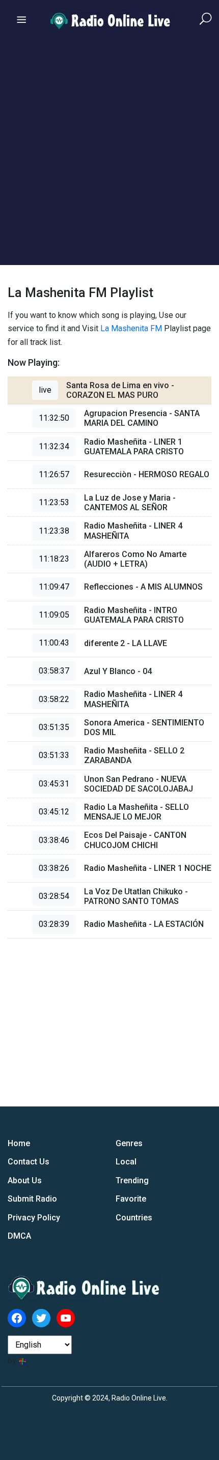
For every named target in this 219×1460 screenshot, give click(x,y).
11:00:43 (54, 643)
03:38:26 (54, 868)
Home (19, 1143)
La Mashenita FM (131, 328)
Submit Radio (32, 1199)
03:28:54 (54, 896)
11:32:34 (54, 446)
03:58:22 (54, 699)
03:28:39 (54, 924)
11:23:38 (54, 531)
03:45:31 (54, 784)
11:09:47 (54, 587)
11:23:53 (54, 502)
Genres (129, 1143)
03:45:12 (54, 811)
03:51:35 (54, 727)
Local (126, 1161)
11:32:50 (54, 418)
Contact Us (28, 1161)
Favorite (131, 1199)
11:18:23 (54, 559)
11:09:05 (54, 615)
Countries (134, 1217)
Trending (132, 1180)
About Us (25, 1180)
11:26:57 (54, 474)
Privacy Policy (34, 1217)
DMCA (19, 1236)
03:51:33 (54, 755)
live (45, 390)
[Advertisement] (109, 155)
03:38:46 (54, 840)
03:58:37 (54, 671)
